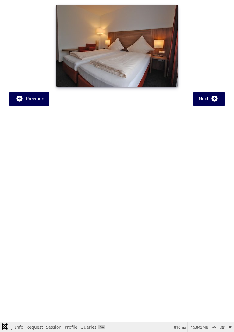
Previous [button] (34, 99)
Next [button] (204, 99)
